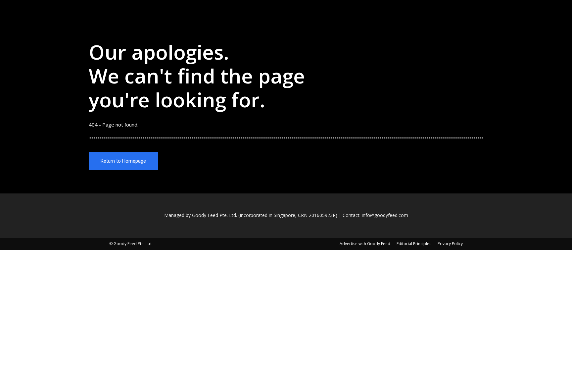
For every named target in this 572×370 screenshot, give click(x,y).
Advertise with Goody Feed (365, 243)
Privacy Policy (450, 243)
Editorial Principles (414, 243)
